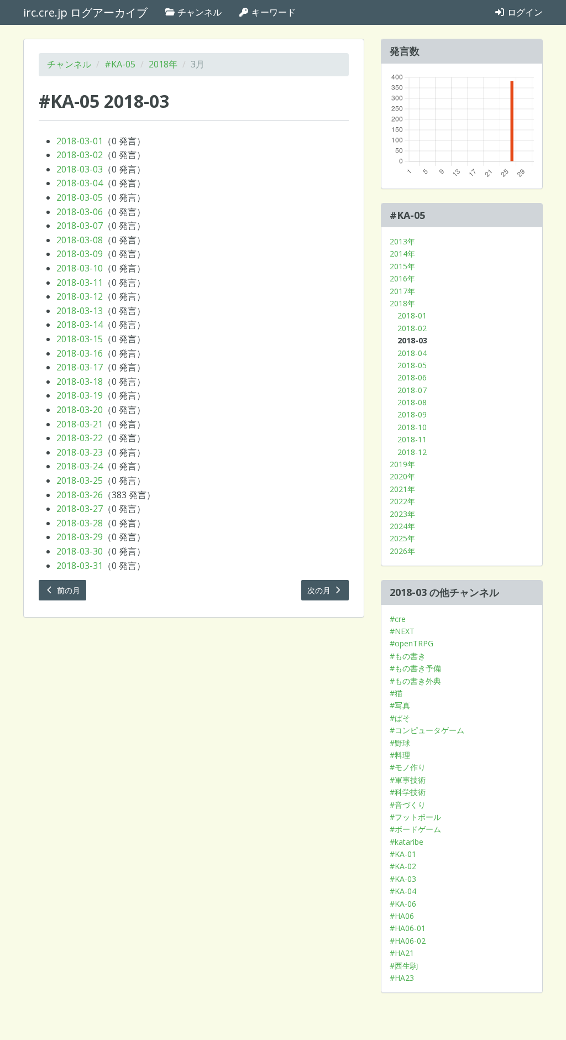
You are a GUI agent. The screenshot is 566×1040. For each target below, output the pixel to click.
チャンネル (198, 12)
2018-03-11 (79, 282)
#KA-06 (403, 903)
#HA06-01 (408, 928)
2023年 (402, 514)
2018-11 (412, 439)
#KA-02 (403, 866)
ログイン (524, 12)
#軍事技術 (408, 780)
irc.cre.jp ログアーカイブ (85, 12)
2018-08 (412, 402)
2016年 (402, 278)
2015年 (402, 266)
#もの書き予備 (415, 668)
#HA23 (402, 978)
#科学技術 (408, 792)
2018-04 (412, 353)
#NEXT (402, 631)
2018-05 (412, 365)
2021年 (402, 489)
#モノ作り (408, 767)
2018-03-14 (79, 324)
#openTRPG (411, 643)
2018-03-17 (79, 367)
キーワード (272, 12)
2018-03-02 (79, 155)
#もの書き (408, 656)
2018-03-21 (79, 424)
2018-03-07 (79, 226)
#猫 (396, 693)
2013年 (402, 241)
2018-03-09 (79, 254)
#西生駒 (404, 965)
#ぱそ (400, 718)
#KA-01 (403, 854)
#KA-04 (403, 891)
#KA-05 (119, 64)
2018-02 (412, 328)
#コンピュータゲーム (427, 730)
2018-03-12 (79, 296)
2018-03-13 (79, 311)
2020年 (402, 476)
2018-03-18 (79, 381)
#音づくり (408, 804)
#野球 (400, 743)
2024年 (402, 526)
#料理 (400, 755)
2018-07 (412, 390)
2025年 (402, 538)
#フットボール (415, 817)
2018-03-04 (79, 183)
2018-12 (412, 452)
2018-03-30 (79, 551)
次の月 (320, 590)
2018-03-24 (79, 466)
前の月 (67, 590)
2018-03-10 (79, 268)
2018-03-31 (79, 566)
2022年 (402, 501)
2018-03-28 (79, 523)
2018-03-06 (79, 212)
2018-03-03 (79, 169)
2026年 (402, 551)
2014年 (402, 253)
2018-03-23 (79, 452)
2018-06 (412, 377)
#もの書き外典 (415, 681)
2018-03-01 (79, 141)
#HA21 (402, 953)
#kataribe (406, 842)
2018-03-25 (79, 480)
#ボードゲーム (415, 829)
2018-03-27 (79, 509)
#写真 (400, 705)
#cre (398, 619)
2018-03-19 (79, 395)
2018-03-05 (79, 197)
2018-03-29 (79, 537)
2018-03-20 (79, 410)
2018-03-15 (79, 339)
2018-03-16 (79, 353)
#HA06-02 (408, 941)
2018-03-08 (79, 240)
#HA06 (402, 916)
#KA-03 (403, 879)
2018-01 (412, 315)
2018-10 (412, 427)
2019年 (402, 464)
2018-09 (412, 414)
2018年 (163, 64)
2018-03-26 (79, 495)
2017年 (402, 291)
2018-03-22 (79, 438)
